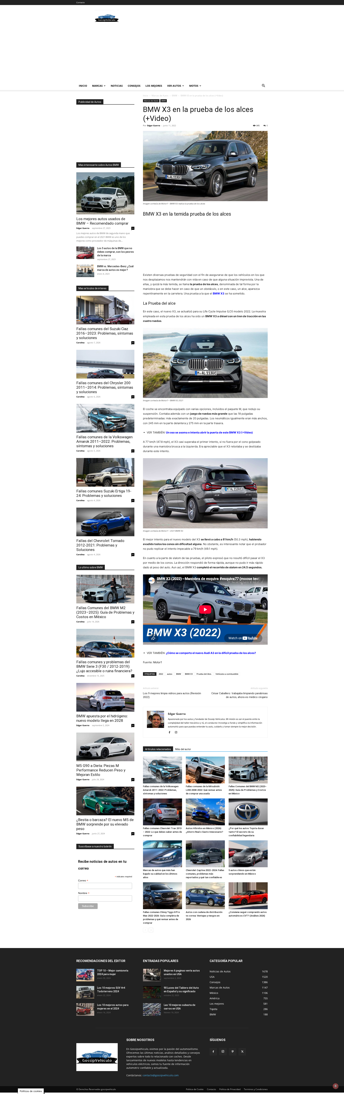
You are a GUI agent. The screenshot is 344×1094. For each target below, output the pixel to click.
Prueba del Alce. (204, 674)
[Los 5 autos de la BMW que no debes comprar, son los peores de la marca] (85, 252)
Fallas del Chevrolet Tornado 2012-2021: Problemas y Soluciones (100, 545)
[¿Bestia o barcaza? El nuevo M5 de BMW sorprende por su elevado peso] (105, 801)
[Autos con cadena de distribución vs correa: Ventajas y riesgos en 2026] (205, 895)
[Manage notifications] (335, 1086)
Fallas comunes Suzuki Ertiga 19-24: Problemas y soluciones (103, 493)
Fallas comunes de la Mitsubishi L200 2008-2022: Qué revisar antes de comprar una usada (204, 790)
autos (169, 674)
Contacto (80, 2)
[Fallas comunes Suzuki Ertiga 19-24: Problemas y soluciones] (105, 472)
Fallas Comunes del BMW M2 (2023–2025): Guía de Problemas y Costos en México (248, 790)
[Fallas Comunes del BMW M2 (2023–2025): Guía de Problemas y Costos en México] (248, 770)
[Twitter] (242, 1051)
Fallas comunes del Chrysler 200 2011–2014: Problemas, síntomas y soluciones (104, 387)
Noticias (117, 85)
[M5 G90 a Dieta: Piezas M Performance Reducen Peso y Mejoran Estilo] (105, 747)
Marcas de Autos (160, 95)
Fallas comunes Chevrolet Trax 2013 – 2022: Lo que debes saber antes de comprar (162, 832)
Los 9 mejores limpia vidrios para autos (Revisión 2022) (172, 695)
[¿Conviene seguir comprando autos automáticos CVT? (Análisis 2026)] (248, 895)
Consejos (134, 85)
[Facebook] (171, 732)
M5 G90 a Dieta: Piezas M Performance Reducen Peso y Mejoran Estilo (100, 770)
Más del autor (183, 749)
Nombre (83, 893)
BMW (174, 95)
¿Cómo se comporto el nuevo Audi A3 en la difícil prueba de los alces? (211, 653)
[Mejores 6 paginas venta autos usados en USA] (152, 975)
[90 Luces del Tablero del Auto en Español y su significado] (152, 992)
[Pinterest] (232, 1051)
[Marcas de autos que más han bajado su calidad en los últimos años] (162, 853)
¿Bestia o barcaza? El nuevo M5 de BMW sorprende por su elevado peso (105, 824)
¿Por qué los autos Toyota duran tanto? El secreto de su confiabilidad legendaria (246, 832)
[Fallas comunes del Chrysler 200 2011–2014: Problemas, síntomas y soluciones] (105, 364)
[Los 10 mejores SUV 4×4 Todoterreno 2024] (85, 992)
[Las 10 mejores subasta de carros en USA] (152, 1009)
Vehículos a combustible (227, 674)
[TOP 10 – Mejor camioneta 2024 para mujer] (85, 975)
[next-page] (151, 930)
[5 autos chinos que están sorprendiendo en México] (248, 853)
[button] (263, 86)
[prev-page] (145, 930)
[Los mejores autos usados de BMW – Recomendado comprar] (105, 193)
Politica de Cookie (195, 1089)
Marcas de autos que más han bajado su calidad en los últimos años (160, 874)
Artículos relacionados (158, 749)
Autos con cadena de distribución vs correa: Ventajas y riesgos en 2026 (204, 916)
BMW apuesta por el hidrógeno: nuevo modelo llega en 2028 (102, 718)
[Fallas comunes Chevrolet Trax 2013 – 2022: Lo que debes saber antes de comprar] (162, 811)
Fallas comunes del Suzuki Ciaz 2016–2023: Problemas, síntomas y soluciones (104, 333)
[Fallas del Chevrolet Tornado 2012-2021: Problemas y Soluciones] (105, 522)
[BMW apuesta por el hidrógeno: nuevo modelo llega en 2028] (105, 697)
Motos (193, 85)
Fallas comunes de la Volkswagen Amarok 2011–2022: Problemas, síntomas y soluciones (160, 790)
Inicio (83, 85)
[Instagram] (177, 732)
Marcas (97, 85)
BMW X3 (218, 293)
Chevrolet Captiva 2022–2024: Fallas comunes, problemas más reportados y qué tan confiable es (205, 874)
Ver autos (174, 85)
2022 (161, 674)
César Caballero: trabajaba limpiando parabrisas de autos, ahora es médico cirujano (239, 695)
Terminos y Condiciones (256, 1089)
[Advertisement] (202, 18)
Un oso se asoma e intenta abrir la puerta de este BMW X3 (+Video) (209, 432)
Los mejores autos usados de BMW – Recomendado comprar (102, 221)
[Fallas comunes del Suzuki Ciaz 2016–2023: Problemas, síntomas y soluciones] (105, 310)
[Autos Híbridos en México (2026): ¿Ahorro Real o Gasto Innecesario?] (205, 811)
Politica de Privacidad (229, 1089)
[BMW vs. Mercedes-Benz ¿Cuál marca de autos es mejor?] (85, 271)
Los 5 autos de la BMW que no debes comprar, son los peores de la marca (115, 252)
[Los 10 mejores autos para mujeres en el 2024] (85, 1009)
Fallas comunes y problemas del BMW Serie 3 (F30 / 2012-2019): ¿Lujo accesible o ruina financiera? (104, 666)
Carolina (80, 342)
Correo (83, 880)
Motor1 (157, 662)
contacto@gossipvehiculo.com (161, 1075)
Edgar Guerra (153, 125)
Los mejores (153, 85)
